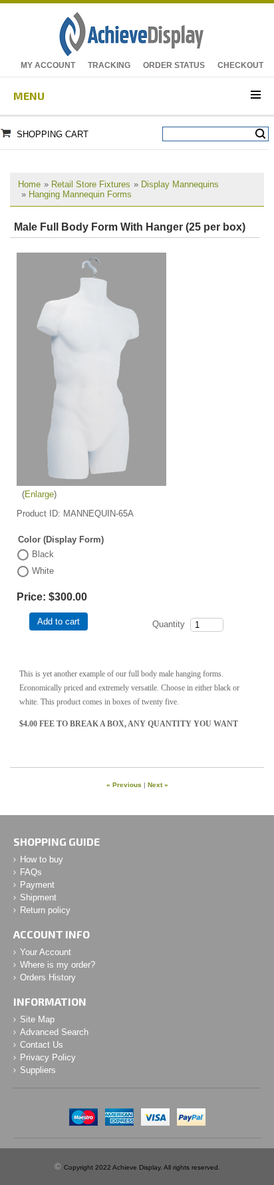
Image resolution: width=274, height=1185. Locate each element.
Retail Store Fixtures (90, 184)
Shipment (38, 897)
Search (260, 134)
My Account (48, 65)
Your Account (45, 952)
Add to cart (58, 621)
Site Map (37, 1019)
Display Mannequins (180, 184)
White (43, 571)
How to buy (41, 859)
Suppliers (38, 1070)
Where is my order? (57, 965)
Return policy (45, 910)
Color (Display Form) (61, 540)
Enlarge (39, 494)
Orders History (48, 977)
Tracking (109, 65)
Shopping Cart (52, 134)
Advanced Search (54, 1032)
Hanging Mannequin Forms (80, 194)
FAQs (31, 872)
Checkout (240, 65)
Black (43, 554)
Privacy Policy (48, 1057)
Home (29, 184)
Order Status (174, 65)
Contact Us (41, 1045)
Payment (37, 885)
